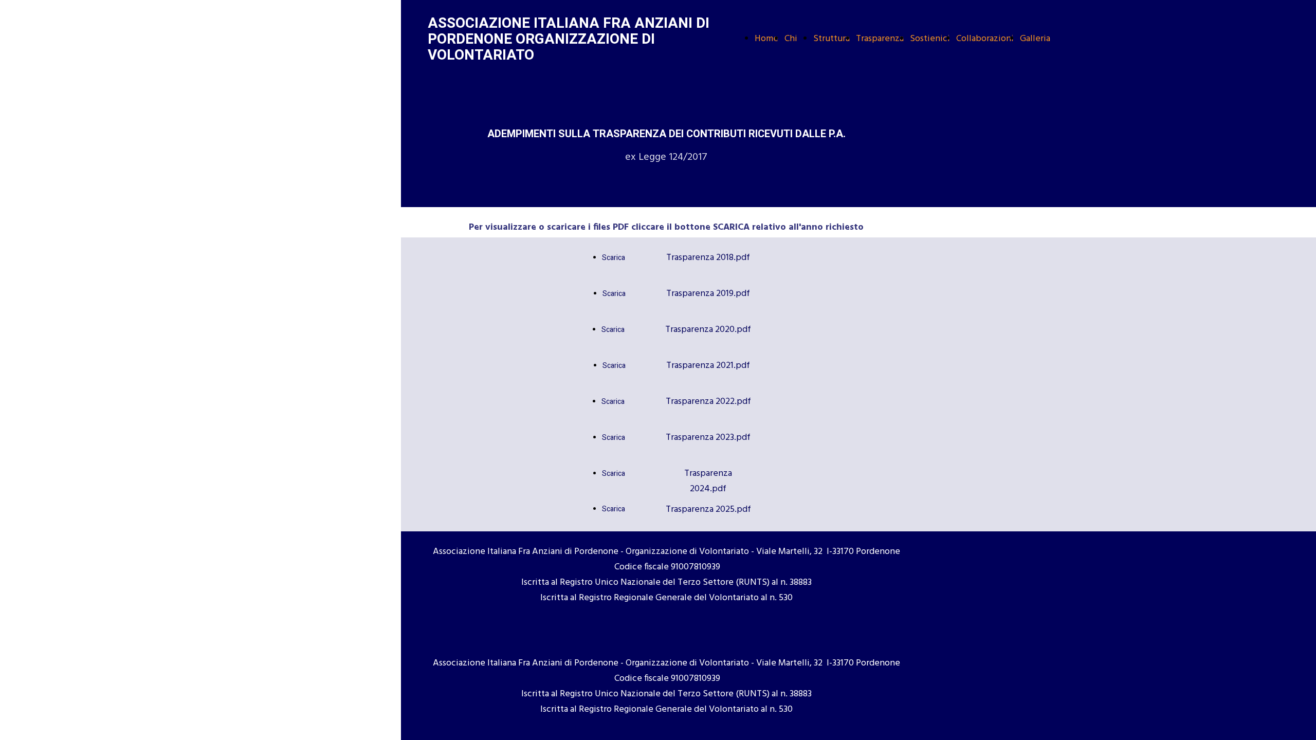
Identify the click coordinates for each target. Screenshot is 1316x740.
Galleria (1035, 38)
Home (766, 38)
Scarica (613, 257)
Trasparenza (880, 38)
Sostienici (930, 38)
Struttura (831, 38)
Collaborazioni (985, 38)
